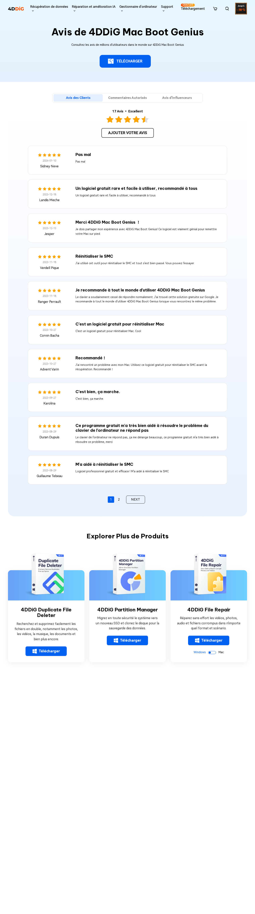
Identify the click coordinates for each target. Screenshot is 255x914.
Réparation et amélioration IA (94, 7)
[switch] (212, 652)
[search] (227, 8)
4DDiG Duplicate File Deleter (46, 612)
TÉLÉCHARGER (129, 61)
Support (167, 7)
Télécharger (49, 651)
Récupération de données (49, 7)
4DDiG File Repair (208, 610)
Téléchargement (193, 7)
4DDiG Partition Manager (127, 610)
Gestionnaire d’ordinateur (138, 7)
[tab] (78, 98)
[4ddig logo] (16, 8)
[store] (215, 8)
